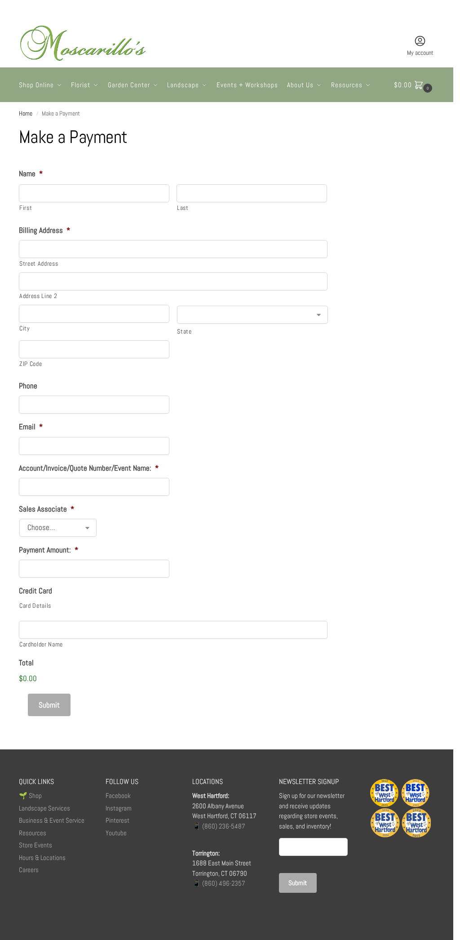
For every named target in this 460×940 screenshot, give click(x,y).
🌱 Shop (31, 795)
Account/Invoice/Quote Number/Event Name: (89, 468)
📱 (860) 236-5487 (218, 826)
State (184, 331)
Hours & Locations (42, 857)
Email (31, 427)
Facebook (118, 795)
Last (183, 208)
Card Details (35, 605)
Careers (29, 869)
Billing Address (44, 230)
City (24, 328)
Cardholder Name (41, 644)
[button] (414, 85)
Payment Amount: (48, 550)
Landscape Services (44, 808)
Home (25, 113)
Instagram (119, 808)
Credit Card (35, 591)
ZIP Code (30, 364)
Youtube (116, 833)
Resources (32, 833)
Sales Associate (46, 509)
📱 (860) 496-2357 (218, 883)
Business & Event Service (51, 820)
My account (420, 53)
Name (31, 173)
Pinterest (117, 820)
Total (26, 663)
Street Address (38, 263)
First (25, 208)
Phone (28, 386)
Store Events (35, 845)
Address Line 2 (38, 296)
